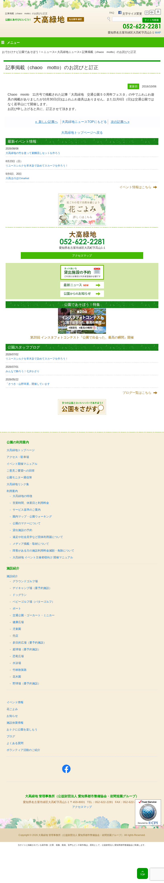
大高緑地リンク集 (18, 484)
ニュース (49, 52)
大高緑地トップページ (21, 450)
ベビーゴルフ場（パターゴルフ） (34, 601)
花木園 (17, 676)
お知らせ (12, 715)
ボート (17, 608)
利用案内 (12, 491)
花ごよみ (12, 709)
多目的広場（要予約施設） (29, 642)
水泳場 (17, 663)
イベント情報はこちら (135, 187)
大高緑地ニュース (68, 52)
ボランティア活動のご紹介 (23, 750)
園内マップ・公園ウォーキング (32, 516)
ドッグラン (20, 594)
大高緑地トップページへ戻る (82, 132)
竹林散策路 (20, 669)
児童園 (17, 628)
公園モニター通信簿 (19, 477)
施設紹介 (12, 576)
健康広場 (18, 622)
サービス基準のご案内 (27, 509)
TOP (142, 874)
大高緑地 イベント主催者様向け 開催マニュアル (43, 557)
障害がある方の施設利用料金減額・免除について (43, 550)
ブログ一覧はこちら (137, 392)
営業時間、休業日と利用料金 (31, 502)
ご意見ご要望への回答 (21, 470)
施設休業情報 (15, 722)
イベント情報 (15, 702)
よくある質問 (15, 743)
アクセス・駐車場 (18, 457)
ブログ (11, 736)
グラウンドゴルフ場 (25, 581)
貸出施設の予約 (22, 530)
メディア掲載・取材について (31, 543)
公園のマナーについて (27, 523)
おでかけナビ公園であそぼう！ (21, 52)
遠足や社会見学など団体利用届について (38, 536)
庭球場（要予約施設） (27, 649)
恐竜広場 (18, 656)
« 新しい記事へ (46, 121)
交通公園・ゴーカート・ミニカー (34, 615)
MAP (158, 32)
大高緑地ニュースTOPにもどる (84, 121)
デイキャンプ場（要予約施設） (32, 588)
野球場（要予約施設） (27, 683)
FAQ (111, 13)
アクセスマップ (82, 255)
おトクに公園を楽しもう (22, 729)
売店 (15, 635)
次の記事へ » (120, 121)
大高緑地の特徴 (22, 496)
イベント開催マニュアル (22, 463)
